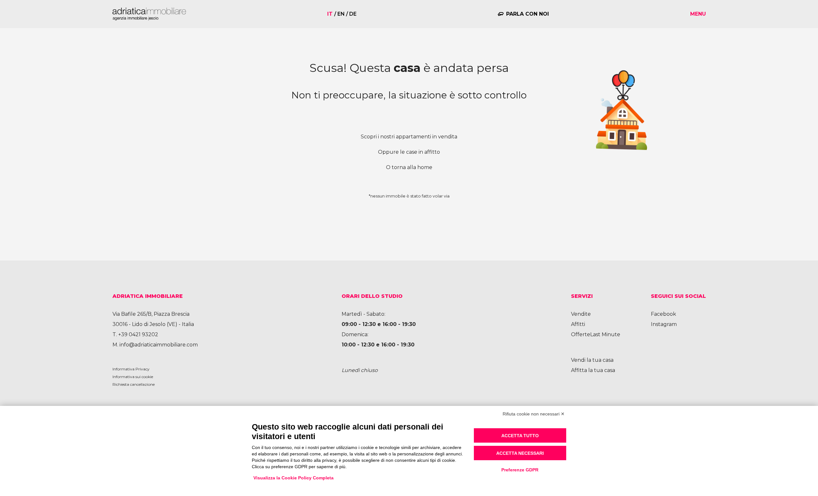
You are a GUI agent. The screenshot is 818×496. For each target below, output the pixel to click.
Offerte (580, 334)
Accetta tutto (520, 435)
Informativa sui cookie (132, 376)
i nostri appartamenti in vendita (417, 137)
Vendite (581, 314)
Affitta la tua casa (593, 370)
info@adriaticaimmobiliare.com (159, 345)
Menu (698, 14)
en (341, 14)
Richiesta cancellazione (133, 384)
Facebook (663, 314)
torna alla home (412, 167)
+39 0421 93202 (138, 334)
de (353, 14)
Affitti (578, 324)
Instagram (664, 324)
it (330, 14)
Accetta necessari (520, 453)
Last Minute (605, 334)
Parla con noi (527, 14)
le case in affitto (420, 152)
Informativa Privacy (131, 369)
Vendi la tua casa (592, 360)
